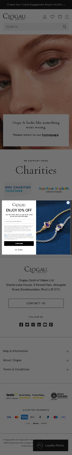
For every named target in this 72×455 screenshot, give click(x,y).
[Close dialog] (68, 202)
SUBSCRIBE (19, 243)
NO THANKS (19, 250)
